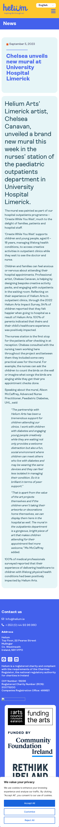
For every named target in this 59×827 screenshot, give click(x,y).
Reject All (29, 820)
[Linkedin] (16, 659)
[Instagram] (10, 659)
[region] (29, 802)
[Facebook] (4, 659)
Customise (29, 811)
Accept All (29, 803)
